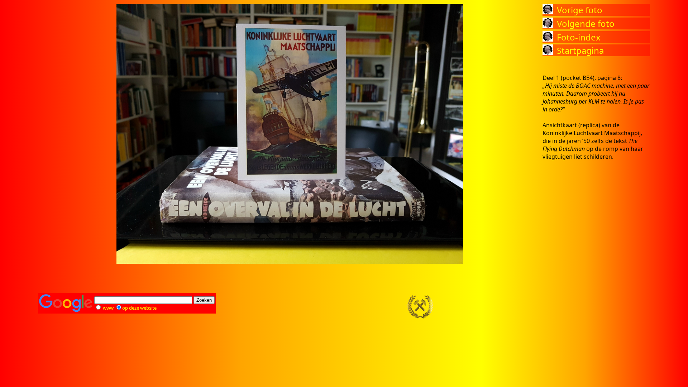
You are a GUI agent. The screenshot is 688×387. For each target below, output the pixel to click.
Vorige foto (579, 10)
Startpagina (580, 50)
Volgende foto (586, 23)
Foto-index (579, 37)
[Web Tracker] (637, 307)
